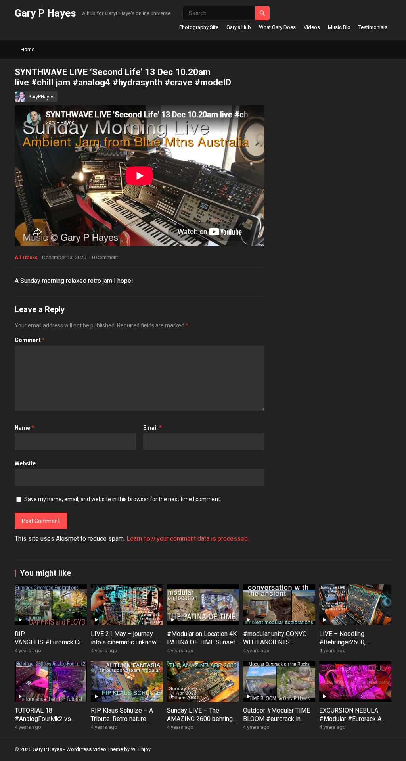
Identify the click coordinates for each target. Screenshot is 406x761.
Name (24, 428)
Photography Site (198, 27)
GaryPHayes (41, 97)
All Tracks (26, 257)
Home (27, 49)
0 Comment (105, 257)
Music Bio (339, 27)
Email (152, 428)
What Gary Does (277, 27)
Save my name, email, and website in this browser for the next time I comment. (122, 499)
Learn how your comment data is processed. (187, 538)
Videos (312, 27)
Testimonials (372, 27)
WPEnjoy (141, 749)
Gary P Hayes (45, 13)
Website (25, 463)
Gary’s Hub (238, 27)
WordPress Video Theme (94, 749)
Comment (30, 340)
